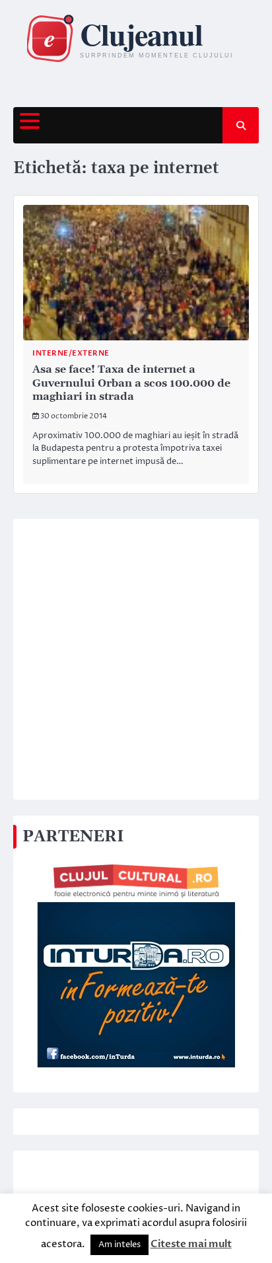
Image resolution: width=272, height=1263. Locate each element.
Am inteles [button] (119, 1244)
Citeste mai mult (191, 1243)
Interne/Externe (71, 353)
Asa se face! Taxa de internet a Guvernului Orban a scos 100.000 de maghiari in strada (131, 383)
